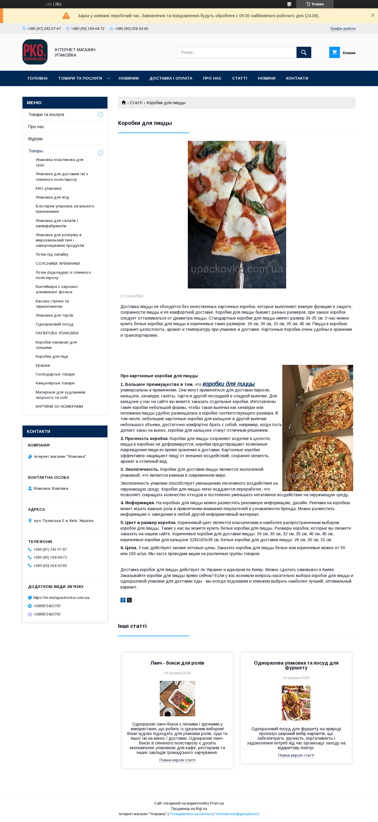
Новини (267, 78)
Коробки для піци (52, 356)
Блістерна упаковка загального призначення (65, 209)
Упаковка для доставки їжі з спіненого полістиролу (62, 176)
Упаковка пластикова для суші (59, 162)
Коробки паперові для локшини (56, 345)
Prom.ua (217, 803)
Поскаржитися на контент (191, 814)
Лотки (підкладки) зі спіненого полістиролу (63, 275)
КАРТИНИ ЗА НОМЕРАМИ (59, 406)
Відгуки (35, 138)
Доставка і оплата (170, 78)
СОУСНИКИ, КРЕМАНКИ (58, 263)
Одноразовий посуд (55, 324)
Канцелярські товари (55, 383)
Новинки (129, 78)
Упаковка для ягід (52, 197)
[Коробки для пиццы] (236, 214)
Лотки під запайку (52, 254)
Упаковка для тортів (54, 315)
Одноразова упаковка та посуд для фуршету (296, 665)
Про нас (212, 78)
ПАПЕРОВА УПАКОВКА (57, 333)
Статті (239, 78)
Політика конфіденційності (236, 814)
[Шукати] (303, 52)
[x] (129, 601)
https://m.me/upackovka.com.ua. (61, 597)
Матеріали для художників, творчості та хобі (61, 395)
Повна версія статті (177, 760)
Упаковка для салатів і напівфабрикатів (57, 223)
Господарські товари (55, 374)
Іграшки (43, 365)
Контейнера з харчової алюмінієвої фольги (57, 289)
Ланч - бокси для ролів (177, 662)
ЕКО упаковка (48, 188)
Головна (38, 78)
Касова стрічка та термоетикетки (52, 304)
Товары (35, 151)
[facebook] (123, 601)
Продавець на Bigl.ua (189, 809)
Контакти (297, 78)
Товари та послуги (80, 78)
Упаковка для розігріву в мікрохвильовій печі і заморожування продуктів (60, 240)
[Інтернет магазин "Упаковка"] (35, 63)
